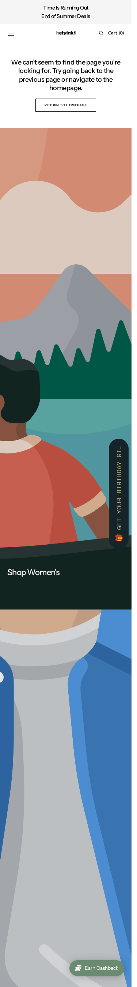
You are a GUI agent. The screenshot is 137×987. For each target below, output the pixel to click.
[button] (11, 33)
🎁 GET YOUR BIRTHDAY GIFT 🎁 (118, 493)
